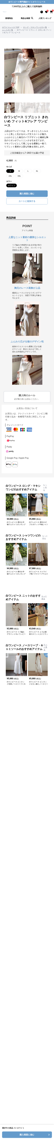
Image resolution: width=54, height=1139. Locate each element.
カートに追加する (27, 201)
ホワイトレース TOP (10, 27)
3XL (19, 176)
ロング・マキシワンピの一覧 (35, 27)
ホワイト (11, 185)
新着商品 (9, 18)
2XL (10, 176)
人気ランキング (45, 18)
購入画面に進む (27, 193)
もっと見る (45, 487)
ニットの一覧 (7, 30)
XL (37, 171)
